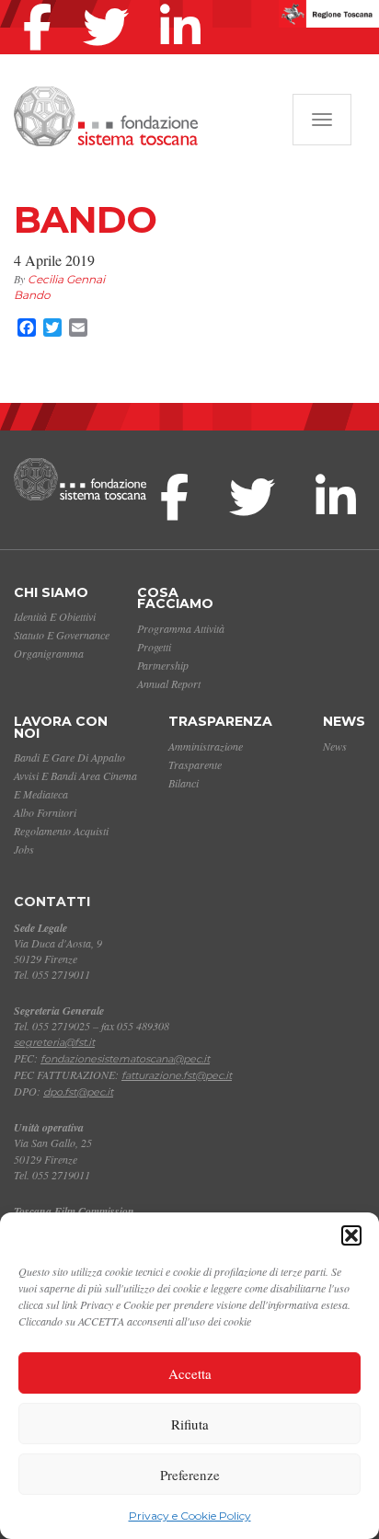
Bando (32, 295)
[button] (351, 1235)
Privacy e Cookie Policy (190, 1515)
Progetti (154, 646)
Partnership (163, 665)
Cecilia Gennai (66, 279)
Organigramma (49, 653)
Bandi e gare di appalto (69, 757)
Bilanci (183, 782)
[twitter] (110, 3)
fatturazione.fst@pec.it (176, 1075)
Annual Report (169, 683)
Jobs (24, 849)
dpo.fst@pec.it (78, 1091)
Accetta (190, 1373)
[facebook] (42, 3)
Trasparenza (220, 721)
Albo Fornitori (45, 812)
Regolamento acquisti (61, 830)
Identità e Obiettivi (55, 616)
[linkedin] (185, 3)
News (344, 721)
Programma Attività (180, 628)
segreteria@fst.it (54, 1042)
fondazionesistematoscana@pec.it (125, 1058)
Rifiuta (190, 1424)
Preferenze (190, 1474)
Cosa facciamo (175, 598)
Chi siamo (51, 592)
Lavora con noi (61, 727)
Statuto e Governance (61, 634)
